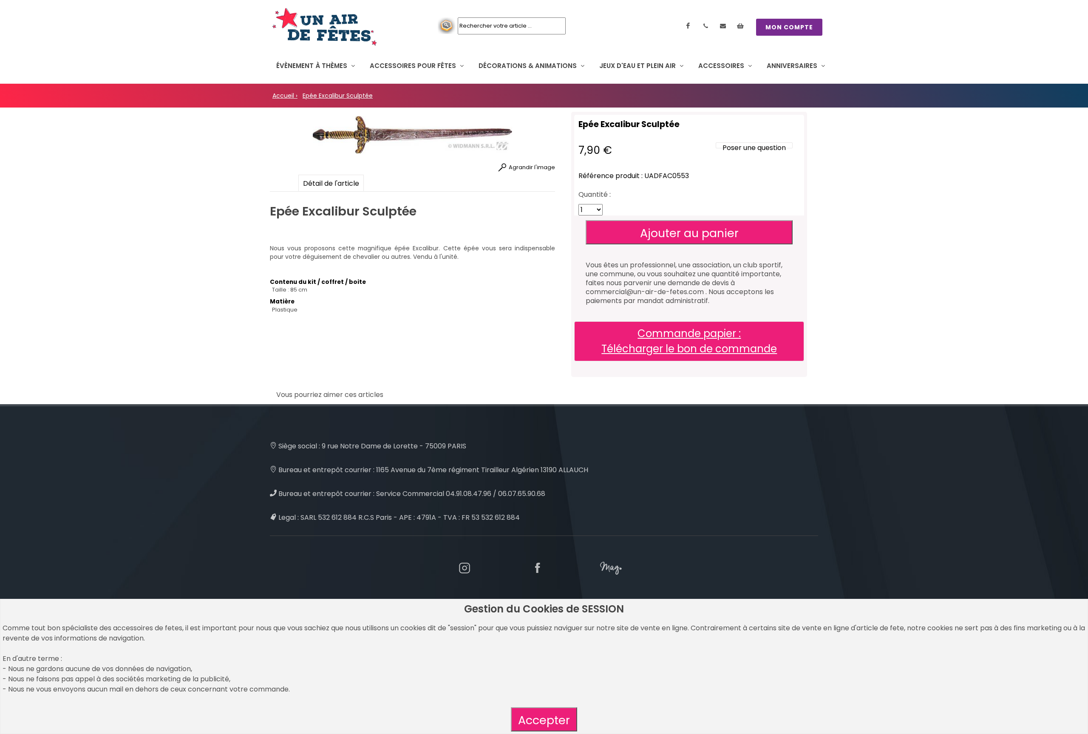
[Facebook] (688, 26)
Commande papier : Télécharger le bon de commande (689, 341)
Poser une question (754, 148)
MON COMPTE (789, 27)
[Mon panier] (740, 26)
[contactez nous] (722, 26)
